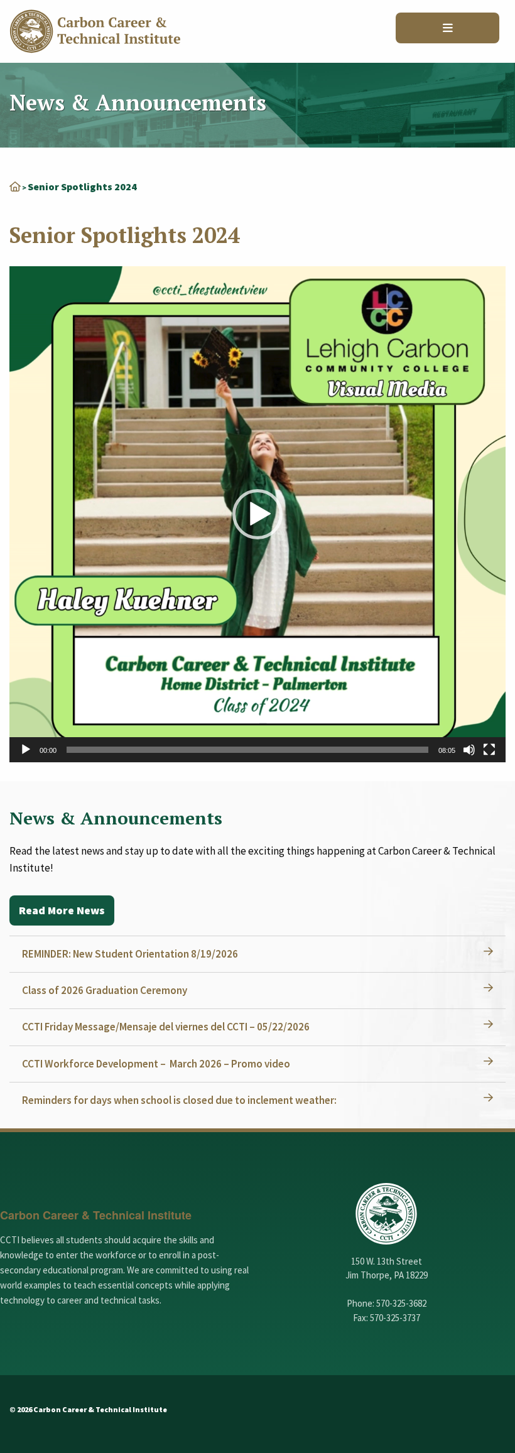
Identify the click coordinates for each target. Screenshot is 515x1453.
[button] (257, 514)
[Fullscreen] (489, 749)
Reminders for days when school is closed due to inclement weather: (179, 1100)
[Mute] (469, 749)
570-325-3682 (401, 1303)
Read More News (62, 910)
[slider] (247, 750)
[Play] (25, 749)
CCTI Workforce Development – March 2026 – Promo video (156, 1064)
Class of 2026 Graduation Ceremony (104, 990)
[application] (257, 514)
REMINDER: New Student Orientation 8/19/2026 (130, 954)
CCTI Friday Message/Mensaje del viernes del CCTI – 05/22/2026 (166, 1027)
